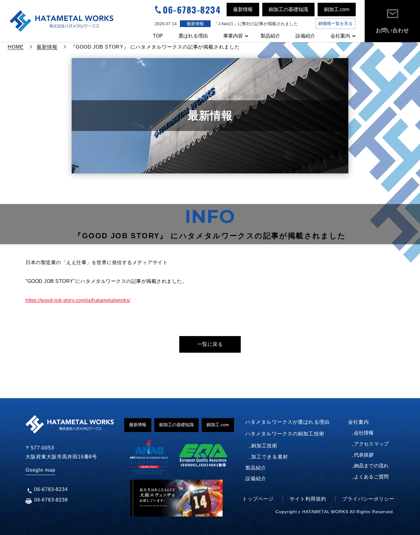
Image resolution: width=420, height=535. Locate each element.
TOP (158, 35)
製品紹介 (270, 35)
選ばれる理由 (193, 35)
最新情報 (243, 9)
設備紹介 (305, 35)
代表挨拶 (364, 455)
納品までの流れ (371, 465)
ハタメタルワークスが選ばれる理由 (287, 422)
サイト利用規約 (308, 498)
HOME (16, 47)
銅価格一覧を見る (335, 23)
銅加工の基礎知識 (288, 9)
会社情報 (364, 432)
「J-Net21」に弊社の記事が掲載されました (256, 23)
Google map (40, 470)
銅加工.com (336, 9)
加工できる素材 (269, 456)
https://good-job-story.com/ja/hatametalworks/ (78, 300)
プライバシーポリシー (368, 498)
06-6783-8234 (192, 9)
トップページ (258, 498)
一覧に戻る (210, 344)
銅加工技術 (264, 445)
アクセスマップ (371, 443)
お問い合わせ (392, 30)
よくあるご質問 (371, 476)
